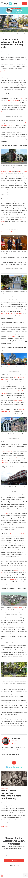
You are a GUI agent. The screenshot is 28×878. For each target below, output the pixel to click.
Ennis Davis (5, 802)
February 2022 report (13, 100)
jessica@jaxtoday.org (6, 71)
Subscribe (14, 860)
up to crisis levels (22, 98)
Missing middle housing (7, 171)
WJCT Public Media (9, 874)
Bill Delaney (5, 51)
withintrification (5, 513)
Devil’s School (5, 462)
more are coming (17, 400)
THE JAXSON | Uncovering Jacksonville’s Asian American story (11, 794)
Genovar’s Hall (4, 460)
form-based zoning (12, 336)
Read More (4, 826)
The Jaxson (4, 788)
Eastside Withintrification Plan (17, 534)
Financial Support (16, 874)
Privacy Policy (23, 874)
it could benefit (12, 579)
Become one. (14, 118)
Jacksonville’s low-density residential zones (11, 313)
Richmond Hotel (20, 458)
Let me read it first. (14, 865)
